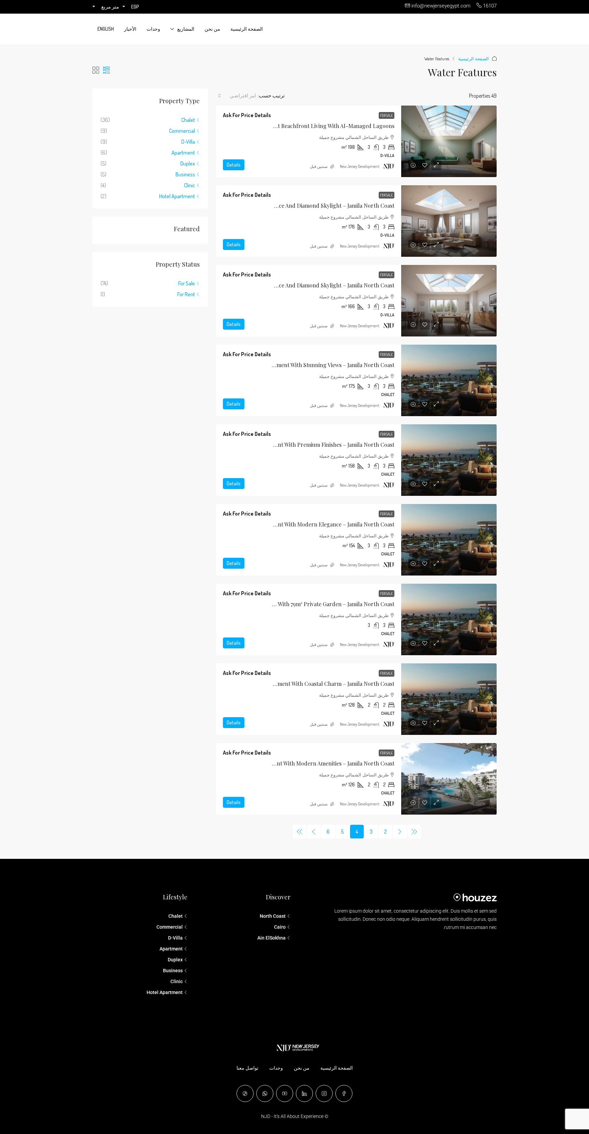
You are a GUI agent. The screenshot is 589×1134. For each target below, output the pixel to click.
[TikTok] (245, 1093)
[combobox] (237, 96)
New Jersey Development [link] (359, 166)
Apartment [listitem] (183, 152)
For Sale (386, 115)
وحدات (153, 29)
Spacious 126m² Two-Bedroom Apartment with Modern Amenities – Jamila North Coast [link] (286, 763)
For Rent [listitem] (186, 294)
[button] (106, 70)
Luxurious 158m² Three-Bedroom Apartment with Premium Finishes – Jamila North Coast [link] (283, 444)
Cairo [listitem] (280, 927)
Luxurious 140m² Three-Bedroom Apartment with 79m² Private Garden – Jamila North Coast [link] (279, 604)
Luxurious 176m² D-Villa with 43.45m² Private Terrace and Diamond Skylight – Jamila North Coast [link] (273, 205)
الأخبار (130, 29)
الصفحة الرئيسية (246, 29)
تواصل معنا (247, 1068)
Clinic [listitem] (189, 185)
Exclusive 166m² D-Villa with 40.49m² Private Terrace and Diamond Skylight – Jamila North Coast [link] (273, 285)
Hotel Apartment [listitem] (177, 196)
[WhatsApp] (264, 1093)
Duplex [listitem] (187, 163)
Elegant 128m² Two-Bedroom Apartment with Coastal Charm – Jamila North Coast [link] (292, 683)
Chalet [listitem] (188, 119)
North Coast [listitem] (273, 916)
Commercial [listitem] (182, 130)
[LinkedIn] (304, 1093)
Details (234, 164)
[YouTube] (284, 1093)
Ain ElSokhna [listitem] (271, 938)
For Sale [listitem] (186, 283)
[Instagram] (324, 1093)
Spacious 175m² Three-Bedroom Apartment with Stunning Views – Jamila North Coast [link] (288, 364)
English (105, 29)
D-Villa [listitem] (188, 141)
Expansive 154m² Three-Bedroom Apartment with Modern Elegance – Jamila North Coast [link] (283, 524)
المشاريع (185, 29)
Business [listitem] (185, 174)
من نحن (212, 29)
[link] (449, 141)
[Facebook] (343, 1093)
